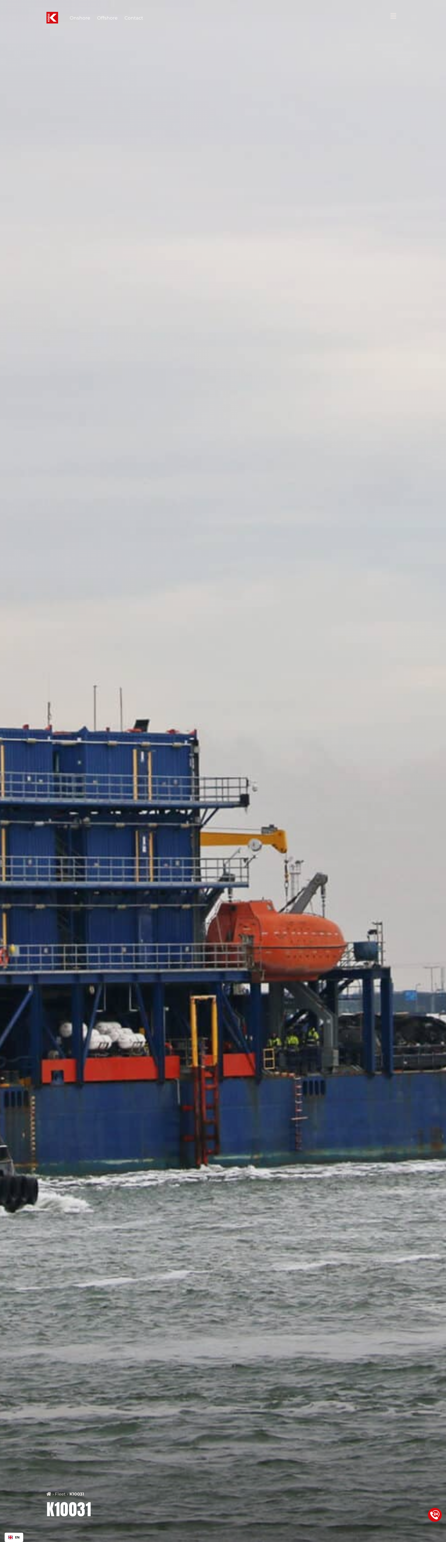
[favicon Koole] (52, 14)
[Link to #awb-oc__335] (393, 16)
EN (17, 1537)
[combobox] (14, 1537)
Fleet (60, 1494)
